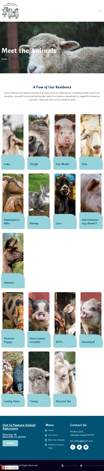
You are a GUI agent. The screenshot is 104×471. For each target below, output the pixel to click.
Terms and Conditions (93, 465)
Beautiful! (88, 342)
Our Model (62, 164)
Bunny (34, 223)
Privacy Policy (71, 465)
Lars (59, 223)
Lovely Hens (12, 401)
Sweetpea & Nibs (11, 221)
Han (84, 164)
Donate (10, 443)
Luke (7, 164)
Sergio (34, 164)
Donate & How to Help (56, 446)
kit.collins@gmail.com (81, 441)
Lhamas (9, 283)
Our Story (53, 435)
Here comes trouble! (37, 340)
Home (4, 59)
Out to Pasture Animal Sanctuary (19, 427)
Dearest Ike (63, 401)
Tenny (34, 401)
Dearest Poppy (9, 340)
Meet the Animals (20, 59)
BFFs (59, 342)
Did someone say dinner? (90, 221)
